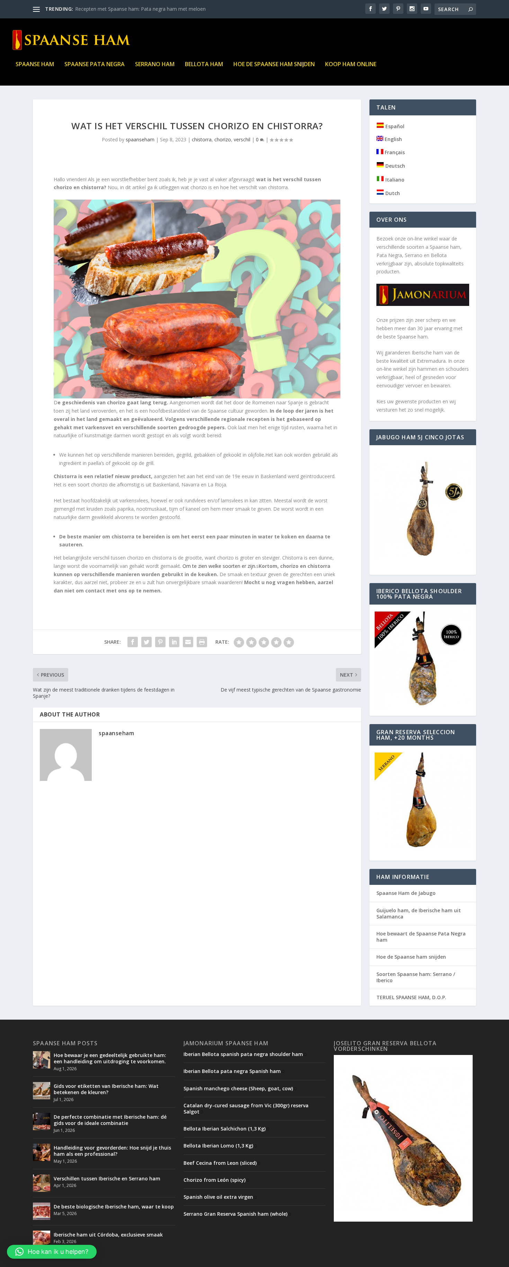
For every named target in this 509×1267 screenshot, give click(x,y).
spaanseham (140, 139)
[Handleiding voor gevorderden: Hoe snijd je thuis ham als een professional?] (41, 1152)
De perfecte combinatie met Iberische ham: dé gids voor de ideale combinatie (110, 1120)
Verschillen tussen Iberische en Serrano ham (107, 1178)
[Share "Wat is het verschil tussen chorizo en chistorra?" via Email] (188, 642)
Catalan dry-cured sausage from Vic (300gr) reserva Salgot (246, 1108)
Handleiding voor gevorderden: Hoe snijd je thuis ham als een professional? (112, 1150)
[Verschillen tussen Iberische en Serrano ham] (41, 1183)
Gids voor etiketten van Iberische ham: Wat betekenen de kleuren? (106, 1089)
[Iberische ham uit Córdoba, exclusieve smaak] (41, 1239)
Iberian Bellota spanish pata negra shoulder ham (243, 1054)
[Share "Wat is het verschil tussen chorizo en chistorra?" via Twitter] (146, 642)
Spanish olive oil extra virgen (218, 1197)
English (392, 139)
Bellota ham (204, 64)
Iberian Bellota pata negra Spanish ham (232, 1071)
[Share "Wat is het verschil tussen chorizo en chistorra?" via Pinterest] (160, 642)
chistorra (202, 139)
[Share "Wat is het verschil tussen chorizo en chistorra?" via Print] (202, 642)
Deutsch (394, 165)
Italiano (394, 179)
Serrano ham (155, 64)
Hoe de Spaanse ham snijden (274, 64)
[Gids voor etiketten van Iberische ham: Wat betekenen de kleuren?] (41, 1090)
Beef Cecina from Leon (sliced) (220, 1163)
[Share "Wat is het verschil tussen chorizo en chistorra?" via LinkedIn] (174, 642)
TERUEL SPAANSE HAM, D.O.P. (411, 997)
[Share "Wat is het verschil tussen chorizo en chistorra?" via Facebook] (133, 642)
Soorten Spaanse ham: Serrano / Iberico (415, 977)
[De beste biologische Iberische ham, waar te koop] (41, 1211)
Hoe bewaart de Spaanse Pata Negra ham (421, 936)
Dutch (392, 193)
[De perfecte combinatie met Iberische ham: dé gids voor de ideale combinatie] (41, 1121)
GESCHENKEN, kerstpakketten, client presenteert (130, 9)
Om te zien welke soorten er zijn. (219, 566)
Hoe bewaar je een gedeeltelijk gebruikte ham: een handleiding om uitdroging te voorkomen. (110, 1058)
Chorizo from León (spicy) (214, 1180)
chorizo (222, 139)
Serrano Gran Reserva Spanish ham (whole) (235, 1214)
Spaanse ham (35, 64)
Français (394, 152)
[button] (52, 1252)
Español (394, 126)
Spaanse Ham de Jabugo (406, 893)
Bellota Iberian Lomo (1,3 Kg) (218, 1145)
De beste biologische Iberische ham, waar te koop (114, 1206)
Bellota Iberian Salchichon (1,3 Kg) (225, 1128)
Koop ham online (350, 64)
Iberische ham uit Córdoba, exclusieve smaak (108, 1234)
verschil (242, 139)
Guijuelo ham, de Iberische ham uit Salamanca (418, 913)
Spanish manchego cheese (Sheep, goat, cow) (238, 1088)
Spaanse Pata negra (94, 64)
